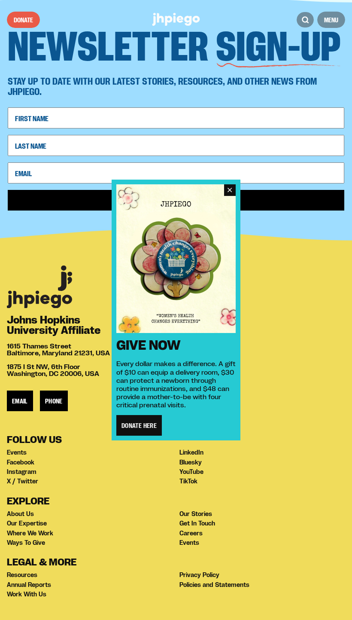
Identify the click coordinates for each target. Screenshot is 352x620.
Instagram (21, 471)
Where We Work (30, 533)
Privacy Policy (199, 575)
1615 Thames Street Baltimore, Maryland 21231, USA (58, 349)
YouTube (191, 471)
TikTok (188, 481)
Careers (191, 533)
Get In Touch (197, 523)
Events (17, 452)
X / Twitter (22, 481)
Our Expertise (27, 523)
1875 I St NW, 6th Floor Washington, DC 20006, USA (53, 370)
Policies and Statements (214, 584)
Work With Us (26, 594)
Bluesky (190, 462)
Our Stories (195, 514)
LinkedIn (191, 452)
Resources (22, 575)
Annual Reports (29, 584)
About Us (20, 514)
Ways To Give (26, 542)
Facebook (20, 462)
